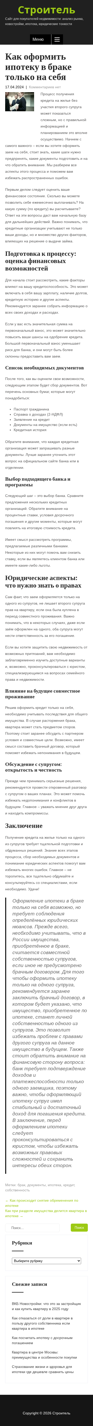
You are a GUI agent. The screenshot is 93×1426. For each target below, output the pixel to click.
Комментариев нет (45, 87)
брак (21, 1185)
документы (36, 1185)
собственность (17, 1190)
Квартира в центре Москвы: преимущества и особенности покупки (44, 1354)
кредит (68, 1185)
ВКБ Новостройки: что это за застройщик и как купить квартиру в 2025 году (46, 1306)
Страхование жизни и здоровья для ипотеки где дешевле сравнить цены (43, 1369)
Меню (38, 39)
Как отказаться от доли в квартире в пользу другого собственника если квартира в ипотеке (42, 1323)
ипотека (54, 1185)
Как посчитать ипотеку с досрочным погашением (42, 1340)
